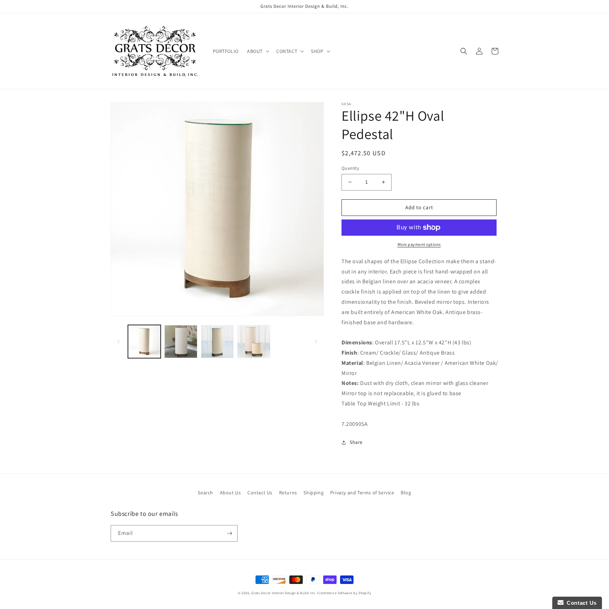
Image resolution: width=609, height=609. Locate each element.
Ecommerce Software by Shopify (344, 593)
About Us (230, 492)
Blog (406, 492)
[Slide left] (118, 341)
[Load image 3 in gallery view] (217, 341)
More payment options (419, 244)
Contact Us (259, 492)
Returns (288, 492)
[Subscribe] (229, 533)
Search (205, 492)
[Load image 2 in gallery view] (180, 341)
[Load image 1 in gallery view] (144, 341)
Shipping (313, 492)
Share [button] (356, 442)
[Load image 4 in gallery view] (253, 341)
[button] (257, 51)
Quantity (350, 168)
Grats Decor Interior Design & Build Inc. (283, 593)
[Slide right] (316, 341)
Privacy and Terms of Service (362, 492)
